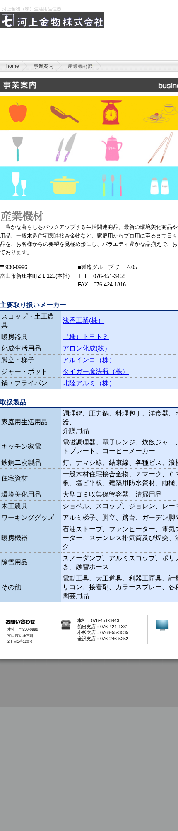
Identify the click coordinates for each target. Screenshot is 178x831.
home (30, 48)
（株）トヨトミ (86, 336)
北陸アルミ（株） (89, 383)
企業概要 (92, 48)
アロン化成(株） (87, 348)
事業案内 (43, 66)
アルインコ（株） (89, 359)
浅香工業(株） (83, 320)
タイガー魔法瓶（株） (96, 371)
